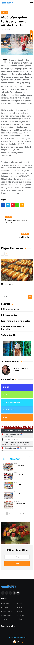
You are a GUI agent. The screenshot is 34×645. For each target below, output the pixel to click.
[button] (3, 254)
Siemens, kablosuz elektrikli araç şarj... (16, 221)
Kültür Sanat (7, 615)
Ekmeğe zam (7, 284)
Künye (5, 619)
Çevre (20, 603)
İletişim (21, 619)
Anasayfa (6, 603)
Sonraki (24, 234)
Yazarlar (21, 615)
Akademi (5, 607)
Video (20, 607)
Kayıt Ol (17, 563)
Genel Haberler (7, 611)
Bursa (20, 611)
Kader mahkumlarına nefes (15, 321)
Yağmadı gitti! (8, 335)
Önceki (9, 217)
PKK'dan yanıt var (10, 309)
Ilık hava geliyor (9, 315)
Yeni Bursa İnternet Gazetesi (17, 637)
